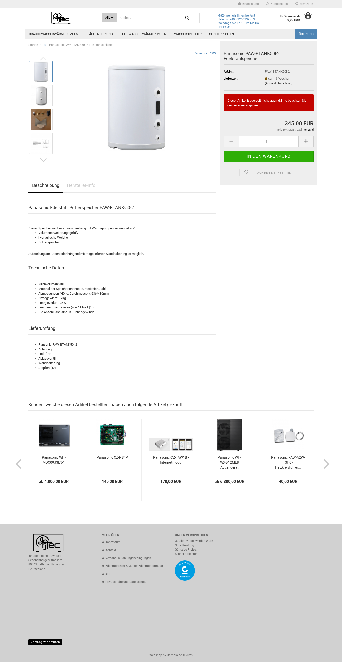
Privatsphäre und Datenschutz (125, 582)
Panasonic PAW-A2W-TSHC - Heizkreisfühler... (288, 462)
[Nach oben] (328, 654)
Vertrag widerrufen (45, 642)
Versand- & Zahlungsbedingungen (128, 558)
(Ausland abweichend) (278, 83)
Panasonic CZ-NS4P (112, 457)
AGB (108, 574)
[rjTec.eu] (61, 18)
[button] (248, 4)
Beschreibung (45, 185)
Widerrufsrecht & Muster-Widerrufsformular (134, 566)
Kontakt (110, 550)
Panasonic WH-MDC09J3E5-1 (54, 459)
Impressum (113, 542)
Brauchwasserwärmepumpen (53, 34)
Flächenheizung (99, 34)
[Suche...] (187, 17)
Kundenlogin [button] (278, 4)
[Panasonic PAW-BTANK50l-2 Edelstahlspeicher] (136, 107)
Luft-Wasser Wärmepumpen (143, 34)
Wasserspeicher (188, 34)
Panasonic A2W (205, 53)
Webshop (155, 655)
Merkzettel (306, 4)
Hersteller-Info (81, 185)
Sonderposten (221, 34)
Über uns (306, 34)
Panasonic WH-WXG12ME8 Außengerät (229, 462)
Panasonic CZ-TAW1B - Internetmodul (171, 459)
